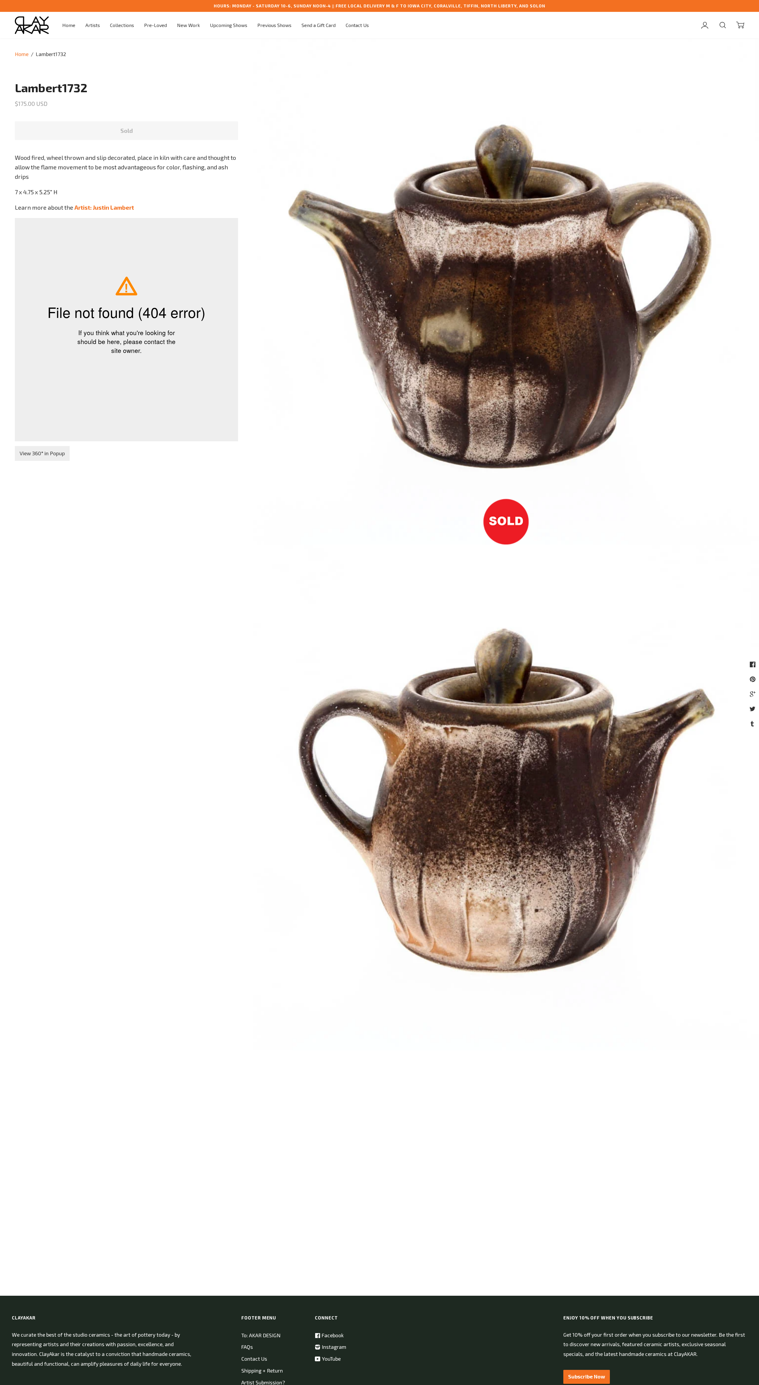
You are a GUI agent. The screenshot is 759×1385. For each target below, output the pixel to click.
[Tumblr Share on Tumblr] (753, 723)
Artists (92, 25)
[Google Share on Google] (753, 693)
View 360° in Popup (42, 453)
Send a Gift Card (319, 25)
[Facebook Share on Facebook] (753, 664)
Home (68, 25)
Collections (122, 25)
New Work (188, 25)
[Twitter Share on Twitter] (753, 708)
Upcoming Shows (228, 25)
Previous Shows (274, 25)
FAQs (247, 1347)
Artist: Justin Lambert (104, 207)
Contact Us (357, 25)
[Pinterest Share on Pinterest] (753, 679)
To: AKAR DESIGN (260, 1335)
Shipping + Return (262, 1371)
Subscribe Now (586, 1376)
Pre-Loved (155, 25)
